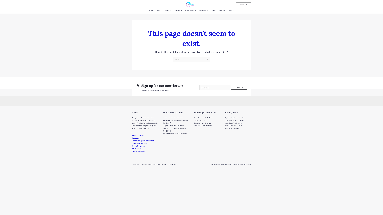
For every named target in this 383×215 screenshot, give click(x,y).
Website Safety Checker (233, 123)
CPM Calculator (199, 120)
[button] (132, 4)
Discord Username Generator (173, 118)
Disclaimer (135, 138)
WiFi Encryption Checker (233, 126)
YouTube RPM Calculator (203, 126)
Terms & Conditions (138, 151)
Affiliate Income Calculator (203, 118)
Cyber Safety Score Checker (234, 118)
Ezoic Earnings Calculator (203, 123)
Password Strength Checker (235, 120)
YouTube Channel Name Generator (175, 133)
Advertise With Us (138, 135)
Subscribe (239, 87)
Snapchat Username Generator (173, 126)
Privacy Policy (136, 148)
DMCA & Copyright (138, 146)
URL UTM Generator (232, 128)
